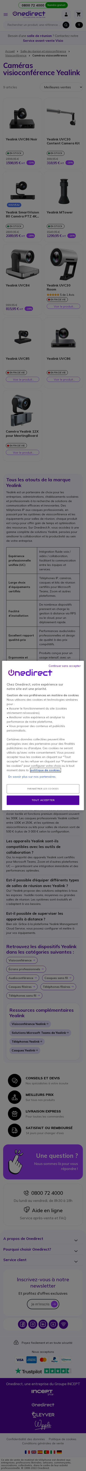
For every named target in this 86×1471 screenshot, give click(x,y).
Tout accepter (43, 800)
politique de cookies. (45, 770)
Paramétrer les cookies (42, 788)
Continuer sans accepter (65, 665)
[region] (43, 735)
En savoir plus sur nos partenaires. (32, 777)
